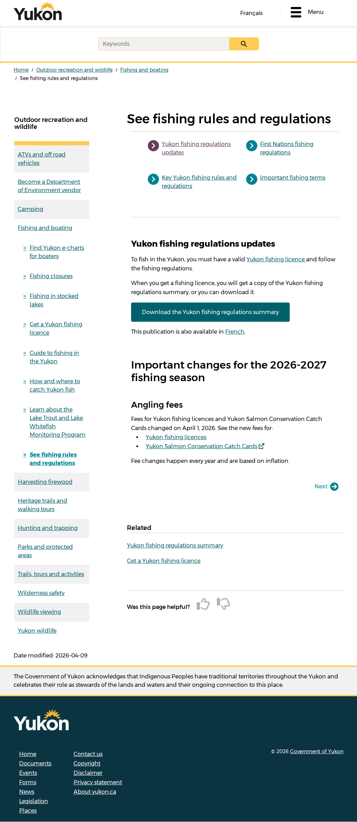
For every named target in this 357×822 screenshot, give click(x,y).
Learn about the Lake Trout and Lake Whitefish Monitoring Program (57, 422)
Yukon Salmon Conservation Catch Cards (201, 446)
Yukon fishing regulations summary (175, 545)
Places (28, 810)
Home (21, 70)
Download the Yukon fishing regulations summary (210, 312)
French (234, 331)
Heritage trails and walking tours (42, 504)
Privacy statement (98, 782)
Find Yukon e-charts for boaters (57, 252)
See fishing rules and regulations (53, 458)
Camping (30, 209)
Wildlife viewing (39, 612)
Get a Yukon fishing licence (56, 328)
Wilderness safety (41, 593)
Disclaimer (88, 773)
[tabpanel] (235, 352)
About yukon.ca (95, 791)
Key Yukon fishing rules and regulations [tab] (199, 181)
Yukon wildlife (37, 630)
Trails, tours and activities (51, 574)
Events (28, 773)
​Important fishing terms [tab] (292, 177)
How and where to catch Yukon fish (55, 385)
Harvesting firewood (45, 482)
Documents (35, 763)
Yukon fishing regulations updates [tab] (196, 148)
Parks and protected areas (45, 551)
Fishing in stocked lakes (54, 300)
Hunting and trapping (48, 528)
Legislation (33, 801)
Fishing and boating (144, 70)
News (26, 791)
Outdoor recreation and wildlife (74, 70)
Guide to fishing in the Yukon (54, 357)
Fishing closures (51, 276)
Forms (27, 782)
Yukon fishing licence (276, 259)
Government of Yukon (316, 751)
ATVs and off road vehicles (42, 158)
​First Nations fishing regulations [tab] (286, 148)
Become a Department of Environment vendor (49, 186)
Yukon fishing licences (176, 437)
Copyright (87, 763)
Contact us (88, 754)
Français (251, 13)
